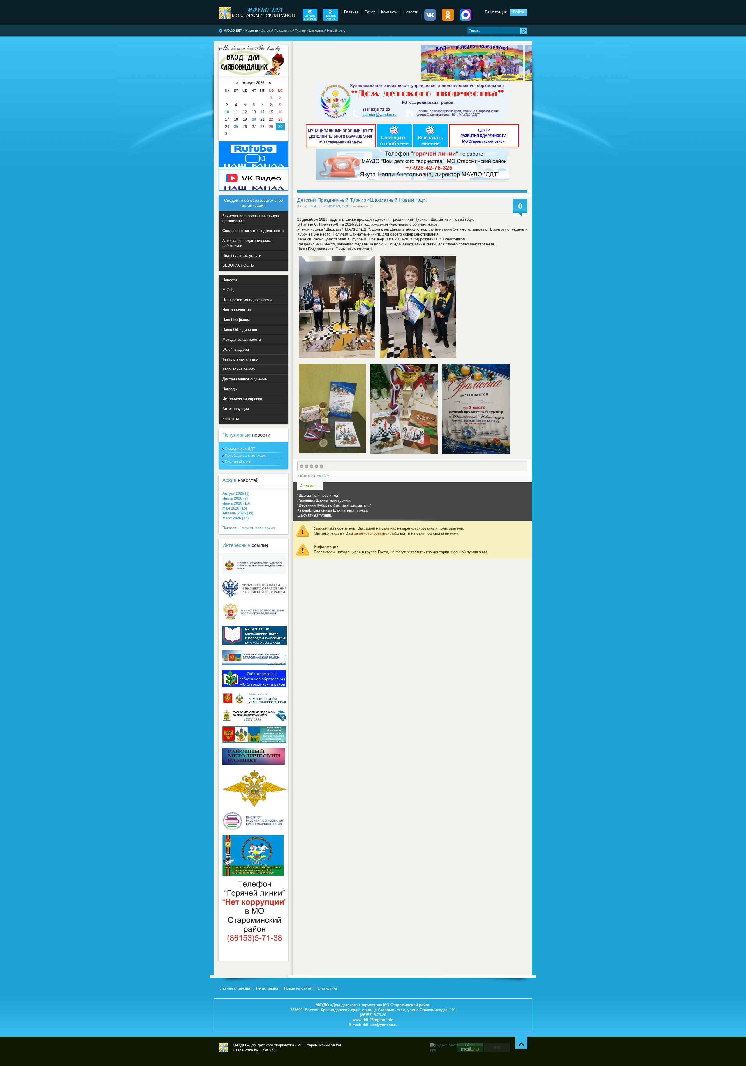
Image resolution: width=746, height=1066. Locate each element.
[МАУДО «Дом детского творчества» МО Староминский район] (257, 13)
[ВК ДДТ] (430, 19)
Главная (351, 12)
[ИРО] (254, 829)
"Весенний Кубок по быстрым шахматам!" (334, 505)
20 (254, 119)
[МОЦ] (341, 146)
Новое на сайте (297, 988)
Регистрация (496, 12)
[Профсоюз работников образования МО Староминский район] (254, 686)
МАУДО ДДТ (233, 30)
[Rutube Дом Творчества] (253, 166)
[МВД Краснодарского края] (254, 720)
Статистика (327, 988)
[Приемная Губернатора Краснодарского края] (254, 703)
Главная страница (234, 988)
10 (227, 112)
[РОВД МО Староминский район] (254, 805)
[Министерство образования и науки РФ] (254, 596)
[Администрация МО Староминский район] (254, 664)
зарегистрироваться (371, 533)
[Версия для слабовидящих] (251, 74)
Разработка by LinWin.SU (255, 1050)
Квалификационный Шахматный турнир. (332, 510)
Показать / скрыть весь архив (248, 528)
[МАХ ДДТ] (465, 19)
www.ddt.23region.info (373, 1020)
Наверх (521, 1043)
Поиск (370, 12)
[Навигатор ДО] (254, 573)
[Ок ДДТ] (448, 19)
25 (236, 126)
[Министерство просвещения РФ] (254, 620)
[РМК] (253, 763)
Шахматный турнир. (314, 515)
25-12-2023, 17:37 (337, 206)
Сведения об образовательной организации (253, 203)
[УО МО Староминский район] (254, 742)
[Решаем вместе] (310, 19)
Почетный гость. (239, 462)
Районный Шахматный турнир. (324, 500)
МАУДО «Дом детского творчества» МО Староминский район (223, 1048)
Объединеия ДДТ (240, 449)
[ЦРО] (484, 146)
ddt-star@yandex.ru (380, 1025)
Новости (251, 30)
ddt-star (313, 206)
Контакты (389, 12)
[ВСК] (253, 874)
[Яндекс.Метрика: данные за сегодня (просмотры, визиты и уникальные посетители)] (444, 1048)
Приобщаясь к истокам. (245, 455)
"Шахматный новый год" (318, 495)
